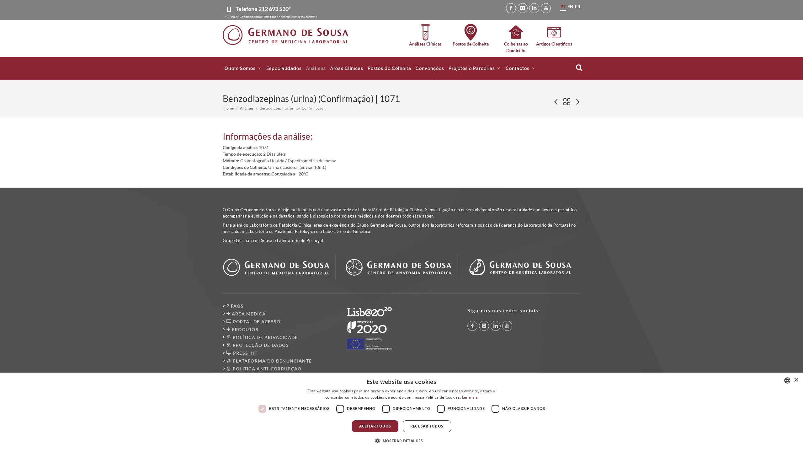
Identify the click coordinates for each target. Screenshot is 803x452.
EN (570, 6)
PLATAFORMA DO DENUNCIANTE (271, 360)
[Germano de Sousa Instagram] (523, 8)
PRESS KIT (244, 353)
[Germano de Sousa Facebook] (511, 8)
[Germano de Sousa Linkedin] (534, 8)
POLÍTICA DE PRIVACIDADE (264, 337)
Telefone (263, 8)
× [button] (796, 380)
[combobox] (787, 380)
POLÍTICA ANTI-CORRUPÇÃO (266, 368)
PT (563, 6)
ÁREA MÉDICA (248, 313)
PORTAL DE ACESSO (255, 321)
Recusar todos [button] (427, 426)
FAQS (236, 306)
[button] (243, 68)
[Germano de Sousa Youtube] (546, 8)
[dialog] (401, 412)
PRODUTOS (244, 329)
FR (577, 6)
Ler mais (470, 397)
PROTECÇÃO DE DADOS (260, 345)
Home (229, 108)
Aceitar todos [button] (375, 426)
